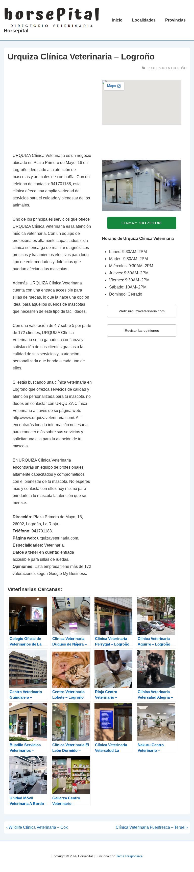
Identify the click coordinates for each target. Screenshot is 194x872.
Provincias (175, 20)
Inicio (117, 20)
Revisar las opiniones (142, 330)
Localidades (144, 20)
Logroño (178, 68)
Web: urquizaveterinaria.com (142, 311)
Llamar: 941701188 (142, 223)
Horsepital (16, 30)
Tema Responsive (129, 856)
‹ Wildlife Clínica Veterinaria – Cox (37, 827)
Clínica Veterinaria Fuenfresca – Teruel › (152, 827)
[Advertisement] (52, 113)
